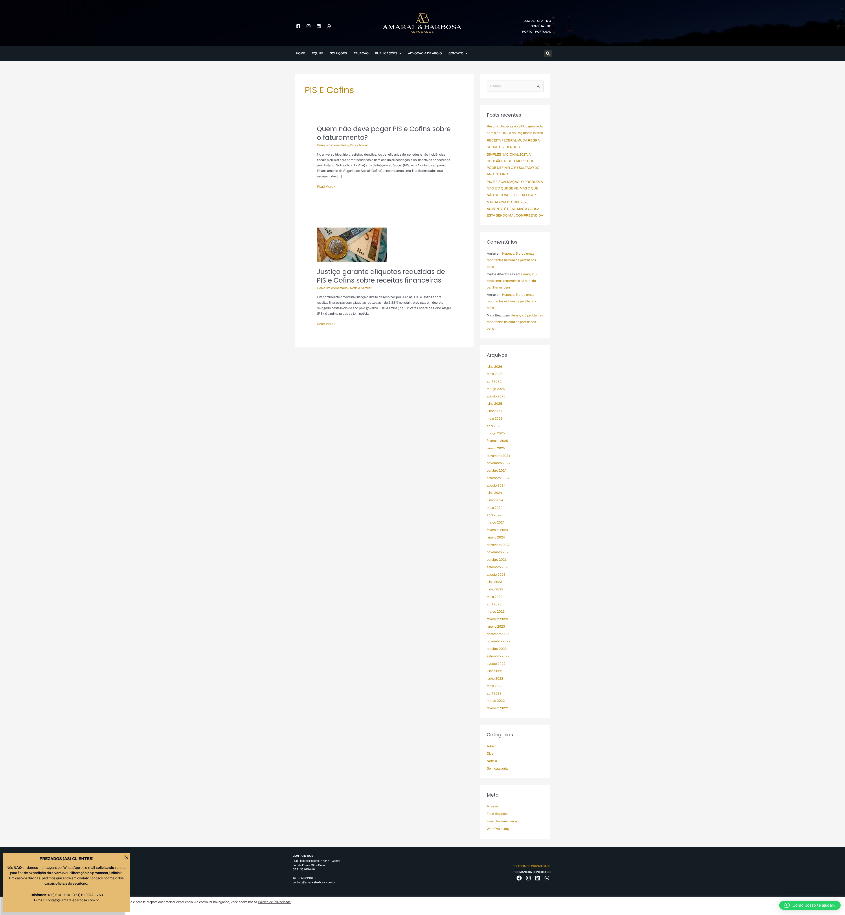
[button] (810, 905)
